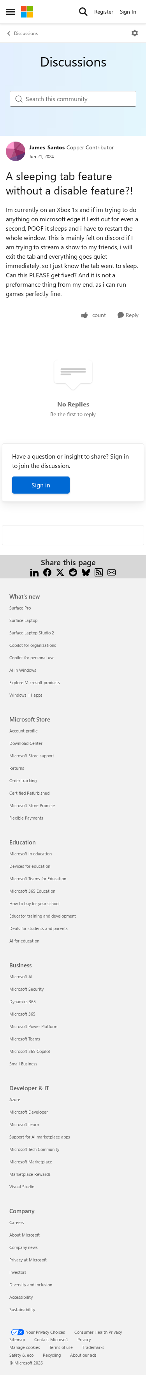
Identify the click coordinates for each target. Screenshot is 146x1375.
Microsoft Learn (24, 1124)
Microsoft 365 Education (32, 891)
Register (103, 11)
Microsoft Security (26, 989)
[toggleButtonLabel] (134, 33)
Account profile (23, 731)
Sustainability (22, 1309)
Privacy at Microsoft (28, 1260)
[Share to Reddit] (73, 572)
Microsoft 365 (22, 1014)
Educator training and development (42, 916)
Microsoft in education (30, 854)
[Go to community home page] (27, 12)
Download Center (25, 743)
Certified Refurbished (29, 793)
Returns (16, 768)
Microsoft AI (20, 976)
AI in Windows (22, 670)
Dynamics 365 (22, 1001)
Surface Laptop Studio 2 (31, 633)
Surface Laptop (23, 620)
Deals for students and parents (38, 928)
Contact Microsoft (51, 1339)
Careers (16, 1222)
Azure (14, 1099)
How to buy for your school (34, 903)
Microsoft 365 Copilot (29, 1051)
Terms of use (61, 1347)
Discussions (26, 33)
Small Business (23, 1064)
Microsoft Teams (24, 1039)
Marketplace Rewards (30, 1174)
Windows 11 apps (25, 695)
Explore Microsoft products (34, 682)
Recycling (52, 1355)
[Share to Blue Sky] (86, 572)
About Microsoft (24, 1235)
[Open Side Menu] (10, 12)
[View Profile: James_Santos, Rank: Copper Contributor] (15, 151)
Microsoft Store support (31, 755)
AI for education (24, 941)
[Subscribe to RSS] (99, 572)
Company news (23, 1247)
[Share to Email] (111, 572)
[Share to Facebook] (47, 572)
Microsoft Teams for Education (37, 878)
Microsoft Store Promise (32, 805)
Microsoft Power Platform (33, 1026)
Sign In (128, 11)
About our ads (83, 1355)
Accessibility (21, 1297)
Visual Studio (21, 1186)
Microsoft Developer (28, 1112)
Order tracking (23, 780)
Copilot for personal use (32, 657)
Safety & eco (21, 1355)
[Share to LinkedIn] (34, 572)
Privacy (84, 1339)
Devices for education (29, 866)
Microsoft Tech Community (34, 1149)
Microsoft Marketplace (30, 1162)
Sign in (41, 485)
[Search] (83, 11)
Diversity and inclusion (30, 1284)
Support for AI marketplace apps (39, 1137)
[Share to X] (60, 572)
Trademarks (93, 1347)
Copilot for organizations (32, 645)
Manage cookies (24, 1347)
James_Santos (47, 147)
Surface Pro (20, 608)
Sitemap (17, 1339)
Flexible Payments (26, 818)
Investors (17, 1272)
